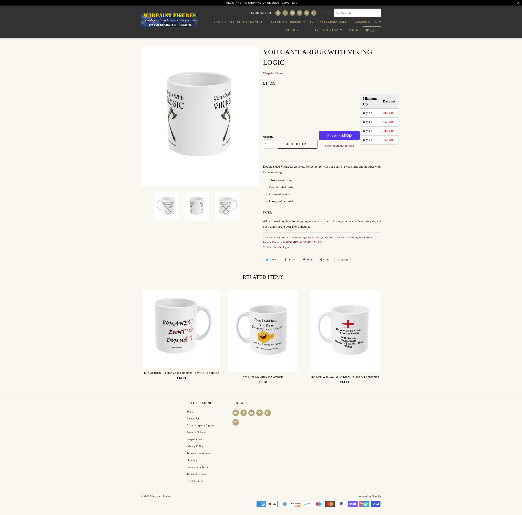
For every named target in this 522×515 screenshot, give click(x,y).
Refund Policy (195, 481)
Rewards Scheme (196, 432)
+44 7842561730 (260, 12)
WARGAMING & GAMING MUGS (302, 242)
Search (190, 411)
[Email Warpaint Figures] (313, 13)
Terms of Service (196, 474)
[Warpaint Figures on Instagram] (306, 13)
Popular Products (272, 242)
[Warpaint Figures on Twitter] (278, 13)
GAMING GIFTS (366, 21)
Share (292, 259)
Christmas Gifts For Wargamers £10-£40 (299, 237)
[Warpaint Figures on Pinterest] (299, 13)
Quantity (268, 136)
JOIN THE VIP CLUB (296, 29)
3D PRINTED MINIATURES (328, 21)
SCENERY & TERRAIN (286, 21)
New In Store (365, 237)
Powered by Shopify (369, 496)
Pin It (310, 259)
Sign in (325, 12)
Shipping (192, 460)
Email (344, 259)
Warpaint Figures (274, 73)
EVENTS (352, 29)
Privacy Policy (195, 446)
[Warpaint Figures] (169, 19)
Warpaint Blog (195, 439)
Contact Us (193, 418)
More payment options (339, 145)
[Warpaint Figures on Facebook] (285, 13)
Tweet (273, 259)
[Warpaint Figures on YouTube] (292, 13)
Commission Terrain (198, 467)
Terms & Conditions (198, 453)
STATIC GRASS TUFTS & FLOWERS (238, 21)
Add (327, 259)
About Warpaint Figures (200, 425)
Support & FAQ (327, 29)
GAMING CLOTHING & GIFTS (339, 237)
